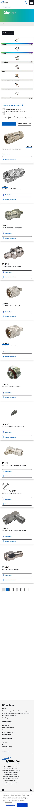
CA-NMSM (5, 344)
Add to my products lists (10, 159)
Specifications (8, 155)
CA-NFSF (5, 225)
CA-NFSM (5, 264)
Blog (3, 744)
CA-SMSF (5, 567)
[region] (17, 800)
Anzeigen (5, 118)
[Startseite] (11, 760)
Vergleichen (9, 114)
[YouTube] (31, 789)
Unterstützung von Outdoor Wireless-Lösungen (15, 713)
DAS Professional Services (9, 715)
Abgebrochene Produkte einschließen (16, 111)
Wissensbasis (6, 751)
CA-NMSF (5, 303)
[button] (17, 44)
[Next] (27, 589)
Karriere (4, 749)
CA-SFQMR (5, 463)
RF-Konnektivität (8, 33)
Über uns (4, 742)
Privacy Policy (8, 801)
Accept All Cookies (22, 805)
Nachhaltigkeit (6, 734)
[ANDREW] (4, 2)
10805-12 (5, 186)
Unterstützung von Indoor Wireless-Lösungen (15, 711)
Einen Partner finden (8, 727)
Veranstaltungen (7, 746)
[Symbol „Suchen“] (26, 3)
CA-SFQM (5, 424)
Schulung (5, 718)
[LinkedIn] (3, 789)
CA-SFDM (5, 384)
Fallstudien (5, 730)
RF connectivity (7, 7)
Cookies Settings (10, 805)
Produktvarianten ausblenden (14, 109)
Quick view (14, 137)
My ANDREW (5, 725)
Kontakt (4, 708)
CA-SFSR (5, 528)
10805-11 (29, 147)
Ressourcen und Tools (8, 732)
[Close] (31, 794)
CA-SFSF (12, 491)
